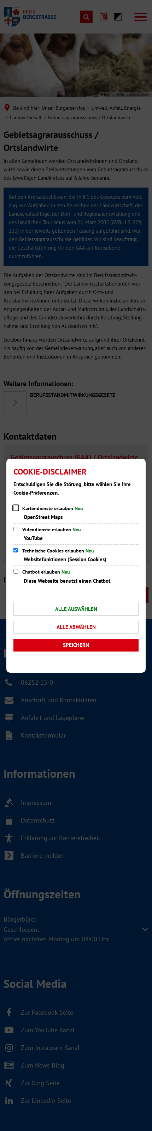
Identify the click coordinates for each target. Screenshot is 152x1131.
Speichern (76, 645)
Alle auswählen (76, 609)
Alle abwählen (76, 627)
